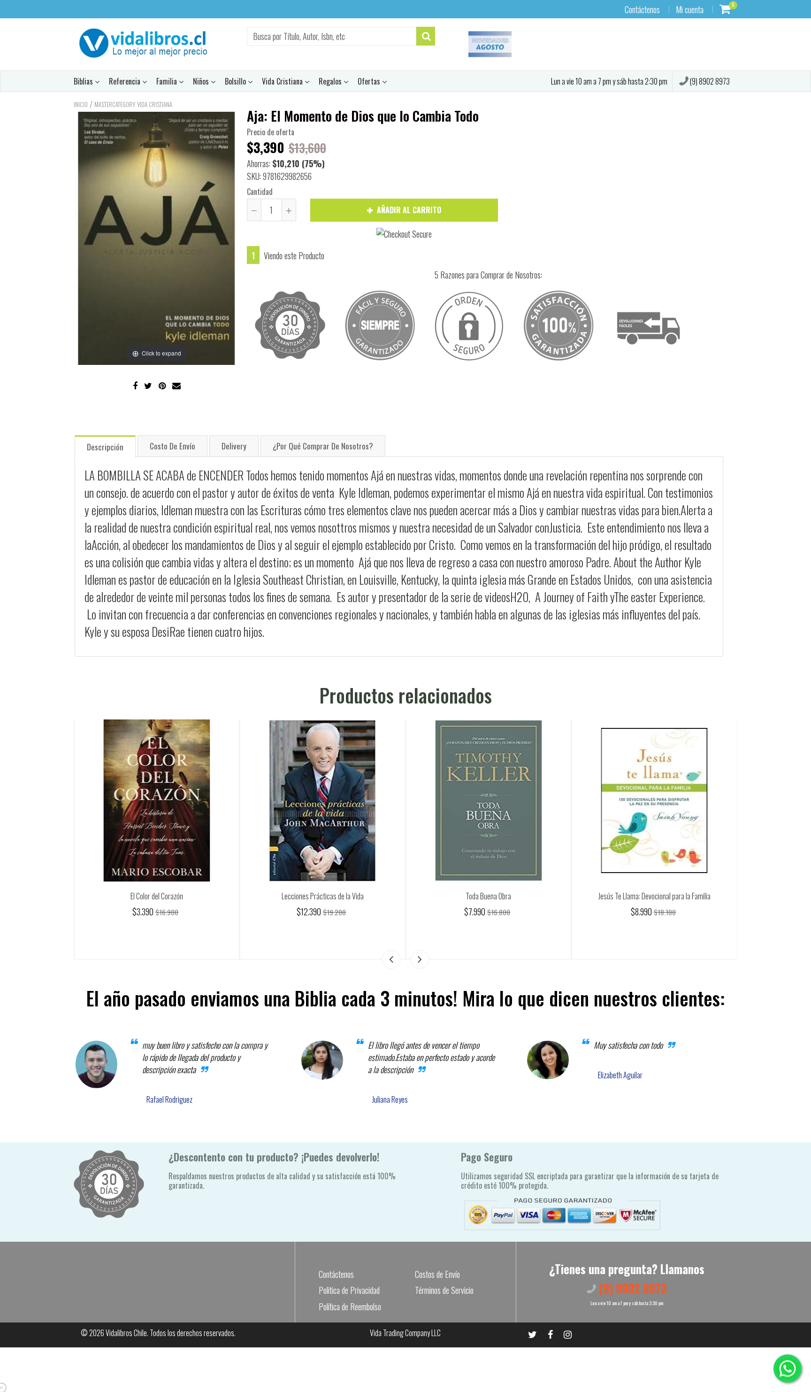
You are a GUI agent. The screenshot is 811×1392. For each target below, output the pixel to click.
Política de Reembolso (350, 1306)
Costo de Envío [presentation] (172, 446)
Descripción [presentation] (105, 447)
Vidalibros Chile (126, 1332)
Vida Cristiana (283, 81)
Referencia (125, 81)
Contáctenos (642, 9)
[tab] (105, 445)
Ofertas (370, 81)
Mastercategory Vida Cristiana (133, 104)
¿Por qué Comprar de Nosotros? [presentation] (323, 446)
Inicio (81, 104)
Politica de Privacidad (349, 1290)
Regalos (331, 81)
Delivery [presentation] (234, 446)
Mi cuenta (690, 9)
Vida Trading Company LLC (405, 1332)
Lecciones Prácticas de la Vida (488, 896)
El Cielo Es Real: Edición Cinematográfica (157, 896)
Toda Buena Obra (654, 896)
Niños (202, 81)
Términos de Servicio (444, 1290)
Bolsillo (236, 81)
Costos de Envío (437, 1274)
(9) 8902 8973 (709, 81)
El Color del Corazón (322, 896)
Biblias (84, 81)
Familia (167, 81)
